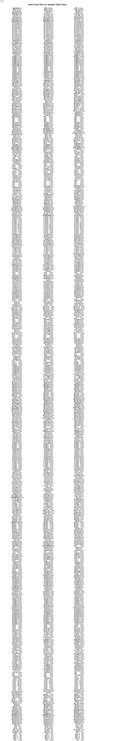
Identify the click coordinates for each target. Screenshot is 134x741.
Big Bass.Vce (48, 123)
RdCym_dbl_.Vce (79, 513)
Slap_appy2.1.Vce (17, 556)
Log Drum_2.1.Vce (48, 374)
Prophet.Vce (48, 502)
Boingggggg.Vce (48, 130)
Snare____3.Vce (48, 560)
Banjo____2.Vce (17, 96)
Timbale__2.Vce (79, 644)
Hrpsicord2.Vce (17, 340)
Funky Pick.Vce (48, 290)
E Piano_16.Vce (79, 225)
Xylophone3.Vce (48, 721)
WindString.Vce (17, 713)
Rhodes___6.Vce (48, 527)
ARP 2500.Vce (48, 81)
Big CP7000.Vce (17, 125)
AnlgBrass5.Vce (17, 62)
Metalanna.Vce (48, 402)
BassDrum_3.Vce (17, 105)
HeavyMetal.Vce (79, 319)
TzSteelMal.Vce (48, 668)
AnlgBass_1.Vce (79, 55)
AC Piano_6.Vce (79, 31)
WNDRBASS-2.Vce (16, 715)
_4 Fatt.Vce (79, 728)
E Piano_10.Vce (79, 222)
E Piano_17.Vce (17, 227)
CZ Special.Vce (79, 195)
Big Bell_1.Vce (17, 124)
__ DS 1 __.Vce (78, 732)
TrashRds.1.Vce (79, 654)
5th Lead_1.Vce (48, 14)
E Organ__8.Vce (17, 222)
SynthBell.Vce (48, 613)
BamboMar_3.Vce (48, 95)
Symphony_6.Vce (17, 594)
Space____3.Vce (79, 569)
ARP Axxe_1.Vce (48, 83)
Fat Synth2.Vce (78, 262)
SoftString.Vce (48, 563)
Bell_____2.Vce (48, 118)
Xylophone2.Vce (17, 721)
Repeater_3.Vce (48, 519)
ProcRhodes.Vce (79, 500)
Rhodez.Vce (79, 528)
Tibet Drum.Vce (17, 641)
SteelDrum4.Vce (48, 578)
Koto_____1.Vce (48, 361)
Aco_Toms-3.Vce (48, 37)
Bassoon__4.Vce (79, 108)
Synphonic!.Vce (48, 607)
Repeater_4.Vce (79, 519)
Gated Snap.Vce (79, 292)
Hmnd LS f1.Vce (48, 325)
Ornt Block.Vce (78, 437)
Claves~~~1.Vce (79, 180)
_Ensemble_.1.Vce (79, 729)
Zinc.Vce (17, 725)
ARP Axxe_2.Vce (79, 83)
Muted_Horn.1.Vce (48, 415)
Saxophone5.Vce (48, 543)
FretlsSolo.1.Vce (48, 286)
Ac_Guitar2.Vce (17, 39)
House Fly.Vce (17, 339)
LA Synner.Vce (48, 362)
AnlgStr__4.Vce (48, 68)
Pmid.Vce (48, 491)
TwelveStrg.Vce (79, 666)
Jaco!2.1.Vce (48, 344)
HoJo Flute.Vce (48, 327)
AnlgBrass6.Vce (48, 62)
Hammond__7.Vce (48, 309)
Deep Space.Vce (79, 197)
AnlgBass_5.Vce (17, 58)
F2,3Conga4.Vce (48, 256)
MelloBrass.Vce (48, 400)
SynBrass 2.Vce (17, 605)
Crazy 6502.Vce (17, 190)
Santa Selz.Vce (78, 538)
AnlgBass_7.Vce (79, 58)
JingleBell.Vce (79, 352)
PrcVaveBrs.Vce (17, 500)
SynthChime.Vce (79, 613)
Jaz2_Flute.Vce (16, 349)
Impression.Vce (17, 343)
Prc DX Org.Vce (17, 499)
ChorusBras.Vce (48, 170)
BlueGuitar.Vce (16, 130)
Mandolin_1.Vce (79, 389)
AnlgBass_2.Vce (17, 56)
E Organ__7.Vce (79, 221)
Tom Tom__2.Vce (79, 650)
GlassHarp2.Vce (17, 296)
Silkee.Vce (79, 549)
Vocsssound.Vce (48, 691)
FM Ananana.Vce (48, 275)
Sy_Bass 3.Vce (78, 632)
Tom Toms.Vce (16, 650)
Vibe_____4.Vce (79, 674)
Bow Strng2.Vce (79, 131)
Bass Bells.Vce (48, 96)
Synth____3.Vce (79, 625)
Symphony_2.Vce (79, 591)
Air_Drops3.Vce (17, 46)
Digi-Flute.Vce (17, 200)
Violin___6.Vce (16, 688)
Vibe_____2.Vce (17, 674)
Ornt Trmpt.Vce (48, 441)
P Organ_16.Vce (79, 462)
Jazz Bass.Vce (48, 349)
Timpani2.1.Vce (48, 646)
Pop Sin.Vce (79, 494)
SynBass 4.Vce (78, 600)
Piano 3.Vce (17, 480)
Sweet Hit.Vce (79, 590)
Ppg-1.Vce (79, 497)
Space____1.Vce (17, 569)
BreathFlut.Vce (48, 145)
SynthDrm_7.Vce (48, 621)
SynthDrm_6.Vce (17, 621)
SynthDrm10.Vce (17, 615)
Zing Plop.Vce (48, 725)
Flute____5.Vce (48, 274)
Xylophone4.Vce (79, 721)
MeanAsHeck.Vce (48, 399)
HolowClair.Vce (48, 328)
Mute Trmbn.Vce (79, 413)
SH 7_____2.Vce (17, 547)
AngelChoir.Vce (79, 53)
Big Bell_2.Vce (48, 124)
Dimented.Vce (79, 202)
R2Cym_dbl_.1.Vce (48, 510)
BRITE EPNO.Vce (17, 148)
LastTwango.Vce (79, 365)
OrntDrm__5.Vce (48, 446)
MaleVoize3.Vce (79, 384)
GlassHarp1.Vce (79, 294)
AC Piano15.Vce (79, 26)
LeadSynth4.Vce (79, 368)
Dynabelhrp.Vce (79, 215)
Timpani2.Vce (17, 647)
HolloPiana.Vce (79, 327)
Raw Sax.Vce (17, 513)
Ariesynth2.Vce (16, 81)
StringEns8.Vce (48, 584)
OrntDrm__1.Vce (17, 444)
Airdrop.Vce (79, 43)
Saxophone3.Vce (79, 541)
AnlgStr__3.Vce (17, 68)
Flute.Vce (48, 271)
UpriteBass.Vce (48, 669)
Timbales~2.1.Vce (79, 643)
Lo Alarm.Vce (79, 372)
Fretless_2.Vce (17, 286)
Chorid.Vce (17, 170)
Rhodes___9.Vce (48, 528)
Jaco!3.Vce (17, 346)
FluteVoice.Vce (78, 271)
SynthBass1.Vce (48, 612)
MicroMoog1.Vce (79, 402)
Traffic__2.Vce (48, 654)
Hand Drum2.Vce (48, 311)
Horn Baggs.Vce (48, 330)
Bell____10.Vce (48, 117)
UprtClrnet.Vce (79, 669)
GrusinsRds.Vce (48, 302)
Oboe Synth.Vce (17, 427)
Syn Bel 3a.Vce (78, 594)
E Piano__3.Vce (79, 230)
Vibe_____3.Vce (48, 674)
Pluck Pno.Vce (16, 488)
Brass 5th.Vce (79, 137)
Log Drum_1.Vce (17, 374)
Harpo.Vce (79, 317)
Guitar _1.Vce (48, 305)
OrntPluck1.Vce (79, 456)
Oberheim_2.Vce (48, 425)
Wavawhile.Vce (78, 697)
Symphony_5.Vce (79, 593)
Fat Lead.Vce (79, 259)
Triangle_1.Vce (16, 657)
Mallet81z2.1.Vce (48, 386)
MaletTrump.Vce (17, 384)
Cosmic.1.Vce (17, 189)
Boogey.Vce (78, 130)
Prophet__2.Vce (48, 503)
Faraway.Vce (48, 259)
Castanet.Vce (48, 153)
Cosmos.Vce (79, 189)
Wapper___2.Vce (79, 694)
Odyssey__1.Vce (48, 430)
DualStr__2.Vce (17, 214)
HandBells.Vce (79, 311)
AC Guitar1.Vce (79, 21)
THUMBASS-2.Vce (78, 640)
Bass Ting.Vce (17, 100)
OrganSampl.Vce (48, 437)
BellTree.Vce (79, 115)
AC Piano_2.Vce (48, 30)
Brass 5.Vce (78, 136)
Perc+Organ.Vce (48, 474)
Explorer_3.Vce (79, 246)
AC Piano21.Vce (79, 28)
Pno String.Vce (79, 491)
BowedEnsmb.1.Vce (79, 133)
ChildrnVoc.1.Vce (48, 161)
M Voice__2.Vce (79, 380)
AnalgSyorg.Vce (17, 52)
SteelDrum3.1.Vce (79, 577)
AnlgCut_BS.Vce (79, 64)
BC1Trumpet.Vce (48, 112)
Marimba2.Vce (17, 393)
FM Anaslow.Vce (79, 275)
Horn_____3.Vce (48, 336)
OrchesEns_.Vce (17, 436)
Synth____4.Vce (17, 627)
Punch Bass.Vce (48, 508)
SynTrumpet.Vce (48, 628)
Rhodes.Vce (79, 521)
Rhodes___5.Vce (17, 527)
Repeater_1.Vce (79, 518)
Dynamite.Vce (17, 217)
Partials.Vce (17, 471)
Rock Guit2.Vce (79, 533)
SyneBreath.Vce (17, 606)
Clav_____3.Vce (17, 183)
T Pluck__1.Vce (79, 634)
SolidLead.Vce (48, 565)
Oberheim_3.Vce (79, 425)
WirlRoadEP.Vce (79, 713)
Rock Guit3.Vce (17, 534)
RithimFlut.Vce (16, 533)
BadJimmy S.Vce (48, 92)
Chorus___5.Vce (17, 172)
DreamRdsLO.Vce (17, 208)
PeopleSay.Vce (48, 472)
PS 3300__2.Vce (17, 506)
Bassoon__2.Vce (17, 108)
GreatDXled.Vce (79, 300)
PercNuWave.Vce (79, 475)
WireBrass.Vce (48, 713)
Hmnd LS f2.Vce (79, 325)
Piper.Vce (48, 487)
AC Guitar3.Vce (48, 23)
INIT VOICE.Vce (48, 343)
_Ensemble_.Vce (17, 731)
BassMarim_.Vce (79, 105)
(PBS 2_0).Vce (48, 9)
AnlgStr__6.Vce (17, 70)
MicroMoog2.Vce (17, 403)
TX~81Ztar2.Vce (17, 668)
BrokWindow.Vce (48, 148)
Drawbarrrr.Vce (48, 206)
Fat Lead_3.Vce (79, 261)
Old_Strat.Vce (48, 434)
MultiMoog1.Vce (48, 412)
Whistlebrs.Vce (48, 706)
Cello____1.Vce (79, 156)
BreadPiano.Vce (79, 143)
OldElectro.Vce (78, 433)
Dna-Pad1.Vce (48, 205)
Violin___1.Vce (48, 685)
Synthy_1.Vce (79, 624)
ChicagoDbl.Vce (17, 161)
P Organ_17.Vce (17, 463)
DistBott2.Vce (17, 203)
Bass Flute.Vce (16, 98)
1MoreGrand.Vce (17, 12)
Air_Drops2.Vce (79, 45)
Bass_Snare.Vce (48, 109)
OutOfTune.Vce (48, 459)
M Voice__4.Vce (48, 381)
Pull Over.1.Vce (79, 506)
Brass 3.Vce (17, 136)
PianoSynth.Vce (79, 483)
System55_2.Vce (79, 631)
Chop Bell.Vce (79, 167)
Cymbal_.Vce (17, 193)
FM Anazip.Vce (48, 277)
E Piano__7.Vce (17, 233)
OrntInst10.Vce (16, 450)
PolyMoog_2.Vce (48, 494)
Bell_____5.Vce (48, 120)
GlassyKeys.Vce (17, 297)
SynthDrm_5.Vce (79, 619)
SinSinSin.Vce (79, 550)
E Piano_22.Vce (79, 228)
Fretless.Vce (79, 283)
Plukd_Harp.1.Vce (79, 490)
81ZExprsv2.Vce (79, 18)
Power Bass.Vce (48, 496)
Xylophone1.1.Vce (16, 719)
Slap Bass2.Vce (17, 555)
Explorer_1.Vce (17, 246)
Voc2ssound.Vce (48, 690)
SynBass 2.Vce (16, 600)
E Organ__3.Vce (48, 220)
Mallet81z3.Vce (48, 387)
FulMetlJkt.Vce (78, 289)
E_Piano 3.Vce (17, 252)
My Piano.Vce (17, 416)
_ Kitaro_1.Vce (48, 726)
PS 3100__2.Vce (48, 505)
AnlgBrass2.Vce (17, 61)
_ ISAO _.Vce (17, 726)
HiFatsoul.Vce (79, 322)
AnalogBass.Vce (48, 52)
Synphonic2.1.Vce (78, 607)
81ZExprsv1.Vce (48, 18)
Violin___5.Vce (78, 687)
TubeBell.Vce (48, 665)
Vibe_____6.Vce (48, 675)
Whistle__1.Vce (17, 707)
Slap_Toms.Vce (79, 556)
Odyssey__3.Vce (17, 431)
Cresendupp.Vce (79, 190)
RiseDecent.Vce (79, 531)
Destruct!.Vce (48, 199)
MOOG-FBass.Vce (17, 409)
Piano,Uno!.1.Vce (79, 480)
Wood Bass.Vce (79, 715)
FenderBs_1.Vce (48, 267)
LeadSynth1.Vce (79, 366)
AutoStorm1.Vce (48, 86)
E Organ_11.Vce (79, 217)
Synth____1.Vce (17, 625)
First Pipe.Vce (17, 268)
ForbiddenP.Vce (79, 280)
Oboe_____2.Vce (79, 427)
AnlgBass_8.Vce (17, 59)
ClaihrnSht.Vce (78, 174)
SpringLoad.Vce (17, 574)
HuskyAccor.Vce (17, 341)
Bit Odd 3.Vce (48, 127)
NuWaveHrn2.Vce (48, 422)
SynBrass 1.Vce (79, 603)
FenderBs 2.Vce (17, 267)
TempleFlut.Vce (17, 638)
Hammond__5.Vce (78, 308)
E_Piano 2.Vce (79, 250)
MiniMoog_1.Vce (48, 405)
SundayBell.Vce (79, 587)
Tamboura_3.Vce (48, 637)
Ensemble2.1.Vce (48, 243)
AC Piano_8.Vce (48, 33)
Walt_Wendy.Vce (17, 694)
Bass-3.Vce (48, 102)
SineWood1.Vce (17, 550)
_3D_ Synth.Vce (48, 728)
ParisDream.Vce (79, 469)
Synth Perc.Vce (17, 612)
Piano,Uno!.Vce (17, 481)
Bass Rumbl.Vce (79, 98)
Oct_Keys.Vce (79, 428)
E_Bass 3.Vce (17, 249)
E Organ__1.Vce (79, 218)
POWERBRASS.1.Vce (16, 497)
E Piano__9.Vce (79, 233)
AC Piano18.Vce (79, 27)
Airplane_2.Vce (48, 45)
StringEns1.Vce (17, 581)
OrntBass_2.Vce (17, 443)
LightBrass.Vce (17, 372)
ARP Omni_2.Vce (48, 84)
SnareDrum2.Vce (48, 559)
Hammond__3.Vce (16, 308)
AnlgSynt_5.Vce (79, 76)
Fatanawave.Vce (17, 264)
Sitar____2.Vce (78, 552)
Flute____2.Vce (48, 272)
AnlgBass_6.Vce (48, 58)
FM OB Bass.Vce (48, 278)
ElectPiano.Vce (17, 239)
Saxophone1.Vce (17, 541)
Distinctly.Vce (79, 203)
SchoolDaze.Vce (48, 544)
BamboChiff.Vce (48, 93)
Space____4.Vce (17, 571)
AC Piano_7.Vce (17, 33)
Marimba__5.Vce (79, 394)
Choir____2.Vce (79, 164)
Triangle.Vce (48, 656)
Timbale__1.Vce (48, 644)
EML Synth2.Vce (17, 242)
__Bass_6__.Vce (79, 737)
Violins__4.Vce (78, 679)
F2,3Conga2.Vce (79, 255)
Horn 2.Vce (17, 330)
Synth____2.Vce (48, 625)
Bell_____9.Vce (78, 121)
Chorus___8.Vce (17, 174)
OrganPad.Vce (17, 437)
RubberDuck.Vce (48, 537)
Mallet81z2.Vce (78, 386)
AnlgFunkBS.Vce (17, 65)
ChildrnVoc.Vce (79, 161)
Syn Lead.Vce (79, 596)
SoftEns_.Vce (17, 563)
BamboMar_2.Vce (17, 95)
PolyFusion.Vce (79, 493)
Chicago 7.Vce (79, 159)
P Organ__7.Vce (48, 466)
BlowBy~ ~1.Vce (79, 128)
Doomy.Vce (79, 205)
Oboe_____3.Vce (17, 428)
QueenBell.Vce (16, 510)
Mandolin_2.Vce (17, 390)
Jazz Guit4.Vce (78, 350)
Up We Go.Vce (17, 669)
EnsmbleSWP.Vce (48, 244)
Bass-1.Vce (48, 100)
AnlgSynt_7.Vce (48, 77)
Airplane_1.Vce (16, 45)
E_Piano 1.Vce (48, 250)
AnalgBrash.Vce (79, 51)
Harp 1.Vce (48, 317)
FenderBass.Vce (79, 265)
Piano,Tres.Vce (48, 480)
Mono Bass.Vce (79, 406)
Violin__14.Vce (48, 682)
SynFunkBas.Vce (48, 606)
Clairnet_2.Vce (48, 175)
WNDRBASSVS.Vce (48, 715)
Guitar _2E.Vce (78, 305)
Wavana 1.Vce (17, 697)
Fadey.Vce (17, 258)
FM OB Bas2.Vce (17, 278)
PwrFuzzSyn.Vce (79, 508)
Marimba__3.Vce (17, 394)
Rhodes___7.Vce (79, 527)
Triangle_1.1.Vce (79, 656)
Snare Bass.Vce (79, 557)
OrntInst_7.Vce (78, 453)
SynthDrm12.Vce (79, 615)
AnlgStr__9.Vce (17, 71)
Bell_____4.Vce (16, 120)
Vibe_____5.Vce (17, 675)
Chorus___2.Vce (17, 171)
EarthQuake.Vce (17, 234)
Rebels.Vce (17, 515)
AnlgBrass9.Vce (48, 64)
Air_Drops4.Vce (48, 46)
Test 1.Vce (48, 638)
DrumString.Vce (79, 211)
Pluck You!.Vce (48, 488)
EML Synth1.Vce (79, 240)
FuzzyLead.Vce (48, 292)
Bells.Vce (48, 115)
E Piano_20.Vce (17, 228)
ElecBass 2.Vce (79, 236)
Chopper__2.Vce (48, 168)
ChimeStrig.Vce (79, 162)
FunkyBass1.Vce (79, 290)
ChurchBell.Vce (48, 174)
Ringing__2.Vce (48, 531)
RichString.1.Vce (48, 530)
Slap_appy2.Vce (48, 556)
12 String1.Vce (17, 11)
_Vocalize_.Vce (48, 732)
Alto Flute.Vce (48, 49)
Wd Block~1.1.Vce (16, 702)
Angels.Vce (17, 55)
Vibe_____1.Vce (79, 672)
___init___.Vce (79, 740)
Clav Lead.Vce (48, 178)
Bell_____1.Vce (16, 118)
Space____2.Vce (48, 569)
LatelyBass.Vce (17, 366)
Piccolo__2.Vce (17, 485)
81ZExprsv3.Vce (17, 20)
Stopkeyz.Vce (48, 580)
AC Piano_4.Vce (17, 31)
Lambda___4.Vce (79, 364)
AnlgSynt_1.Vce (48, 74)
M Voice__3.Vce (17, 381)
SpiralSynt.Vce (48, 571)
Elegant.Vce (48, 239)
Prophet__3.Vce (79, 503)
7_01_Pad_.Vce (48, 15)
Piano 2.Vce (79, 478)
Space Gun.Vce (79, 566)
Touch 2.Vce (79, 652)
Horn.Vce (17, 331)
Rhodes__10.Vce (48, 522)
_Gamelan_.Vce (48, 731)
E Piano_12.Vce (48, 224)
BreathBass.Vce (17, 145)
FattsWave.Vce (48, 264)
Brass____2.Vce (17, 143)
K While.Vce (17, 356)
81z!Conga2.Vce (79, 17)
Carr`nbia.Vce (17, 153)
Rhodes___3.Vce (48, 525)
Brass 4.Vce (48, 136)
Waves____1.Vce (17, 699)
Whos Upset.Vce (48, 709)
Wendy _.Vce (79, 702)
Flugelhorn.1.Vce (48, 269)
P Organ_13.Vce (79, 461)
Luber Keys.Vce (48, 378)
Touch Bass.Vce (17, 653)
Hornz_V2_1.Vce (17, 334)
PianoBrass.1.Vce (79, 481)
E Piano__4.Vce (17, 231)
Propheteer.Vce (79, 502)
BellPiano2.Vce (17, 115)
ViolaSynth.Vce (17, 677)
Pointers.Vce (17, 493)
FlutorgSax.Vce (17, 275)
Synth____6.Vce (79, 627)
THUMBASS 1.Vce (48, 640)
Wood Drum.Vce (17, 716)
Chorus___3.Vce (48, 171)
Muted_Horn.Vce (79, 415)
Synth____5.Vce (48, 627)
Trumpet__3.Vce (79, 662)
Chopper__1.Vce (17, 168)
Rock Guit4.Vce (48, 534)
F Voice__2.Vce (79, 252)
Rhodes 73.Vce (48, 521)
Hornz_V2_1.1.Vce (78, 333)
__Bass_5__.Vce (48, 737)
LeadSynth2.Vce (17, 368)
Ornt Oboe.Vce (16, 440)
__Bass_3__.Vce (79, 735)
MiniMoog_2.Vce (79, 405)
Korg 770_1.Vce (48, 359)
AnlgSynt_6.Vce (17, 77)
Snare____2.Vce (17, 560)
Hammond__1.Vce (48, 306)
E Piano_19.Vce (79, 227)
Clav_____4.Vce (48, 183)
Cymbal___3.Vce (17, 195)
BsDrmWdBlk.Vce (17, 149)
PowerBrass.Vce (48, 497)
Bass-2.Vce (17, 102)
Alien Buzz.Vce (79, 48)
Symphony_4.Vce (48, 593)
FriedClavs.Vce (16, 287)
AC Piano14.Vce (48, 26)
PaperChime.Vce (48, 469)
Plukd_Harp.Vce (17, 491)
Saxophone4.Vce (17, 543)
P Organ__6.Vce (17, 466)
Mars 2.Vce (17, 397)
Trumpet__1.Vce (17, 662)
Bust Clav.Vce (17, 150)
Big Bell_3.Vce (79, 124)
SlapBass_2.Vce (79, 555)
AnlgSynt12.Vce (17, 73)
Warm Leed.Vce (17, 696)
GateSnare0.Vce (17, 293)
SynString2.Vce (17, 610)
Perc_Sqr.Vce (79, 477)
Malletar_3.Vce (48, 389)
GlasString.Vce (78, 296)
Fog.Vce (48, 280)
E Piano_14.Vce (17, 225)
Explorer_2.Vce (48, 246)
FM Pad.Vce (79, 278)
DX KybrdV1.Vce (17, 215)
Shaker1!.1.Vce (48, 547)
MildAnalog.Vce (48, 403)
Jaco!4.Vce (48, 346)
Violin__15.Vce (78, 682)
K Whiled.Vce (48, 356)
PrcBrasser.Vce (48, 499)
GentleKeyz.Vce (17, 294)
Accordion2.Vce (48, 34)
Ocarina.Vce (48, 428)
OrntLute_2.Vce (17, 456)
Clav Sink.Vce (17, 180)
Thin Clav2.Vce (16, 640)
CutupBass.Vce (79, 192)
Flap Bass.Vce (79, 268)
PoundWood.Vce (17, 496)
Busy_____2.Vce (79, 150)
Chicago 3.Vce (17, 159)
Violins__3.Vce (48, 679)
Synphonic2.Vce (17, 609)
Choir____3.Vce (17, 165)
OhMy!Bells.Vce (79, 431)
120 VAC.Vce (79, 11)
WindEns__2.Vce (79, 712)
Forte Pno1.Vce (17, 281)
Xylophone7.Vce (79, 722)
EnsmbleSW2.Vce (17, 244)
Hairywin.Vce (17, 306)
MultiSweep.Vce (17, 413)
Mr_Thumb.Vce (79, 411)
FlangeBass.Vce (48, 268)
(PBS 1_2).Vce (17, 9)
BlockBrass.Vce (79, 127)
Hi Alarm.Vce (79, 321)
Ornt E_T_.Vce (79, 438)
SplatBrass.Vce (48, 572)
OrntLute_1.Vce (79, 455)
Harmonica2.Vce (17, 315)
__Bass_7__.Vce (17, 738)
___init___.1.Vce (17, 740)
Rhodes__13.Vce (48, 524)
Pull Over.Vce (17, 508)
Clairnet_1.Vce (17, 175)
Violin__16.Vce (16, 684)
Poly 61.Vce (48, 493)
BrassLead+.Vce (17, 142)
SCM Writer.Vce (17, 546)
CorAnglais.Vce (79, 187)
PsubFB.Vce (48, 506)
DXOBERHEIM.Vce (48, 215)
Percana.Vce (79, 474)
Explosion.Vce (17, 247)
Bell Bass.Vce (17, 114)
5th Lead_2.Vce (79, 14)
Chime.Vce (17, 162)
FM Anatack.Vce (17, 277)
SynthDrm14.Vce (48, 616)
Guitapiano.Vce (17, 305)
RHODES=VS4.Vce (17, 522)
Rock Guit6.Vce (17, 535)
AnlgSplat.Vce (48, 65)
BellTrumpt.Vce (17, 117)
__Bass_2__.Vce (48, 735)
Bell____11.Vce (78, 117)
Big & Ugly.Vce (16, 123)
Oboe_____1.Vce (48, 427)
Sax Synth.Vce (79, 540)
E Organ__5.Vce (17, 221)
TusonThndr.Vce (17, 666)
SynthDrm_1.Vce (48, 618)
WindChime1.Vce (17, 710)
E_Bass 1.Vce (48, 247)
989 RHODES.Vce (17, 21)
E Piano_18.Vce (48, 227)
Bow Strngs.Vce (17, 133)
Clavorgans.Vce (17, 181)
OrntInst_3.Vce (48, 452)
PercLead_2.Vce (48, 475)
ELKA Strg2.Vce (48, 240)
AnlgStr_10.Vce (79, 65)
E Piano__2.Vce (48, 230)
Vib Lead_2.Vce (17, 672)
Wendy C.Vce (17, 703)
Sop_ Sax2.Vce (48, 566)
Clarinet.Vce (79, 177)
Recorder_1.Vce (17, 516)
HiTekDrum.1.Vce (79, 324)
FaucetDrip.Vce (79, 264)
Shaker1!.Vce (79, 547)
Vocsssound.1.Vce (17, 691)
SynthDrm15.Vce (79, 616)
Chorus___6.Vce (48, 172)
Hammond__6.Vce (16, 309)
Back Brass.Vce (17, 92)
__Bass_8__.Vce (48, 738)
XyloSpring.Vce (48, 724)
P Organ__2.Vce (79, 463)
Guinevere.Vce (48, 303)
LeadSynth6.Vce (48, 369)
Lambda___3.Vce (48, 364)
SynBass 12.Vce (79, 599)
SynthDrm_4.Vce (48, 619)
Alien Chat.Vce (16, 49)
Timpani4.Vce (79, 647)
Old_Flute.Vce (17, 434)
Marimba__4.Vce (48, 394)
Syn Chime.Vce (48, 596)
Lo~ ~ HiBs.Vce (79, 377)
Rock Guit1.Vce (48, 533)
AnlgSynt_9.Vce (17, 78)
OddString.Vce (16, 430)
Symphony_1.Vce (48, 591)
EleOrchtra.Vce (78, 239)
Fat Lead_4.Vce (17, 262)
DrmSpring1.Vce (79, 209)
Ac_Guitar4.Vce (79, 39)
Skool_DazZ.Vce (48, 553)
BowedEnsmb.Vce (16, 134)
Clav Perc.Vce (79, 178)
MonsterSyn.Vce (48, 408)
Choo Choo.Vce (48, 167)
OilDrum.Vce (17, 433)
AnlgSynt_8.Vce (79, 77)
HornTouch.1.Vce (17, 333)
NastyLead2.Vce (79, 416)
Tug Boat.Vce (79, 665)
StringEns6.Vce (79, 582)
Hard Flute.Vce (48, 312)
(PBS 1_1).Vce (79, 8)
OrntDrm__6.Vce (79, 446)
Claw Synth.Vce (48, 186)
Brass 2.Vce (78, 134)
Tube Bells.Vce (16, 665)
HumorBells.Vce (79, 340)
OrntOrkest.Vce (48, 456)
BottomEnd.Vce (17, 131)
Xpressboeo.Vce (79, 718)
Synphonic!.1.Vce (17, 607)
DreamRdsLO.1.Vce (79, 206)
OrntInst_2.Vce (16, 452)
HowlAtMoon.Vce (48, 339)
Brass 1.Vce (48, 134)
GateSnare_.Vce (79, 293)
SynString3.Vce (48, 610)
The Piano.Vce (79, 638)
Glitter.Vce (79, 297)
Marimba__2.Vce (79, 393)
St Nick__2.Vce (16, 575)
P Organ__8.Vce (79, 466)
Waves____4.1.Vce (16, 700)
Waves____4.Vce (48, 700)
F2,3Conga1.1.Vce (78, 253)
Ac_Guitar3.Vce (48, 39)
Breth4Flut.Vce (48, 146)
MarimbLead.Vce (79, 396)
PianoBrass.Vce (48, 483)
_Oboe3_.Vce (79, 731)
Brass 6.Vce (17, 137)
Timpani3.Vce (48, 647)
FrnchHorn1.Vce (48, 287)
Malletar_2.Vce (17, 389)
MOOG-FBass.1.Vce (79, 408)
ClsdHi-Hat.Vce (48, 187)
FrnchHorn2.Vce (79, 287)
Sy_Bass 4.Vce (16, 634)
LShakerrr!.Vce (16, 378)
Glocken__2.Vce (48, 299)
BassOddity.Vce (17, 106)
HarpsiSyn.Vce (16, 318)
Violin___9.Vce (16, 690)
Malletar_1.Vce (79, 387)
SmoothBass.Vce (48, 557)
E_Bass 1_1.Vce (79, 249)
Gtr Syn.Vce (79, 302)
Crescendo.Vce (48, 190)
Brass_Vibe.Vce (48, 142)
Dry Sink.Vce (17, 212)
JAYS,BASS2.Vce (17, 347)
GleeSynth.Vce (48, 297)
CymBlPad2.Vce (48, 195)
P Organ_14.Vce (17, 462)
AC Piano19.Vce (17, 28)
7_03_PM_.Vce (79, 15)
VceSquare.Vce (48, 671)
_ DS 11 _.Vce (79, 725)
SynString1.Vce (79, 609)
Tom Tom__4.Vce (48, 652)
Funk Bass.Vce (16, 290)
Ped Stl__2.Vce (78, 471)
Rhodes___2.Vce (17, 525)
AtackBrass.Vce (79, 84)
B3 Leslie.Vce (17, 89)
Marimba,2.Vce (78, 390)
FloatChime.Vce (17, 269)
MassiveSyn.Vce (48, 397)
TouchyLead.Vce (79, 653)
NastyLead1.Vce (48, 416)
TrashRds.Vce (17, 656)
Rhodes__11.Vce (79, 522)
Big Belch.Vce (79, 123)
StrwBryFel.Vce (17, 587)
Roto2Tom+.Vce (17, 537)
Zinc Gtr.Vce (79, 724)
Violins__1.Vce (78, 678)
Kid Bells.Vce (17, 359)
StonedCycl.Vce (17, 580)
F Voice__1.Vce (48, 252)
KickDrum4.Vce (48, 358)
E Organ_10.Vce (48, 217)
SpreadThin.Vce (79, 572)
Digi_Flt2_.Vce (48, 202)
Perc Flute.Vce (17, 474)
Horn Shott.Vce (79, 330)
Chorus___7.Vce (79, 172)
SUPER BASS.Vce (16, 588)
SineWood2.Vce (48, 550)
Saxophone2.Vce (48, 541)
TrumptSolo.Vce (79, 663)
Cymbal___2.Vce (79, 193)
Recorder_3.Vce (79, 516)
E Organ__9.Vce (48, 222)
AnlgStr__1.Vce (48, 67)
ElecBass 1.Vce (48, 236)
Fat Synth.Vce (48, 262)
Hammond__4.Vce (48, 308)
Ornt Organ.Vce (48, 440)
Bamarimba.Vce (17, 93)
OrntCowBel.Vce (48, 443)
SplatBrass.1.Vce (17, 572)
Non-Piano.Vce (48, 421)
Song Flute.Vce (17, 566)
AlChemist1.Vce (48, 48)
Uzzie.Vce (17, 671)
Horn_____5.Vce (17, 337)
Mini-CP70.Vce (17, 405)
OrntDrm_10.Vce (79, 443)
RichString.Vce (78, 530)
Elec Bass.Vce (17, 236)
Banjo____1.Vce (79, 95)
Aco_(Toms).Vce (17, 37)
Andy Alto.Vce (48, 53)
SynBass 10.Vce (17, 599)
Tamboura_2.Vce (17, 637)
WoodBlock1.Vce (48, 716)
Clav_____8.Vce (79, 184)
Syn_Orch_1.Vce (79, 628)
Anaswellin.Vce (79, 52)
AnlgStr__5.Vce (79, 68)
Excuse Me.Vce (79, 244)
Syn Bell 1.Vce (17, 596)
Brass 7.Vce (48, 137)
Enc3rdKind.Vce (48, 242)
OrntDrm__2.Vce (48, 444)
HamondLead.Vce (79, 309)
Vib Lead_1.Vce (79, 671)
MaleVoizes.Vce (17, 386)
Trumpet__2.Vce (48, 662)
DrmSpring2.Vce (17, 211)
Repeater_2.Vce (17, 519)
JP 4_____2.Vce (17, 355)
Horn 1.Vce (79, 328)
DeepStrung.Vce (17, 199)
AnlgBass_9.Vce (48, 59)
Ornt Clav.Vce (48, 438)
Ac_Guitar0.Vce (79, 37)
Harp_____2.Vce (17, 319)
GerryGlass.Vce (48, 294)
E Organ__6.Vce (48, 221)
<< (2, 1)
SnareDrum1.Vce (17, 559)
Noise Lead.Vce (79, 419)
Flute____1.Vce (16, 272)
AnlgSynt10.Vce (48, 71)
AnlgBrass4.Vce (79, 61)
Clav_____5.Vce (79, 183)
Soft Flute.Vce (17, 562)
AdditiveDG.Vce (17, 40)
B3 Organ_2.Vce (79, 89)
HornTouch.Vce (48, 333)
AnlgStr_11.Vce (17, 67)
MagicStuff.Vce (48, 383)
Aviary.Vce (17, 87)
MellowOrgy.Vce (79, 400)
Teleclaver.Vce (79, 637)
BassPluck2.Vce (17, 109)
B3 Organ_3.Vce (17, 90)
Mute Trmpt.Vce (17, 415)
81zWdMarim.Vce (48, 20)
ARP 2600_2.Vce (17, 83)
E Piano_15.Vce (48, 225)
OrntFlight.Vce (48, 449)
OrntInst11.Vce (48, 450)
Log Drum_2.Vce (17, 375)
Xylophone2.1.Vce (78, 719)
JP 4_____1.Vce (79, 353)
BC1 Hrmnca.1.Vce (79, 111)
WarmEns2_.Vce (48, 696)
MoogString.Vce (48, 409)
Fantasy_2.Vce (17, 259)
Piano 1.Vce (48, 478)
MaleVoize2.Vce (48, 384)
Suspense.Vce (48, 588)
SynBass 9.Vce (48, 603)
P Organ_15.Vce (48, 462)
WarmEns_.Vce (79, 696)
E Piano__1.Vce (17, 230)
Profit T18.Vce (17, 502)
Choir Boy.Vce (17, 164)
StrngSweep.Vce (48, 585)
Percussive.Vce (48, 477)
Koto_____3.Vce (17, 362)
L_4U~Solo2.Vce (17, 380)
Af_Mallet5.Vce (48, 42)
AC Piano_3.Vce (79, 30)
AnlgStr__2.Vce (79, 67)
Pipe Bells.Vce (17, 487)
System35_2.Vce (79, 629)
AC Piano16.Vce (17, 27)
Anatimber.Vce (17, 53)
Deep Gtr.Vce (48, 197)
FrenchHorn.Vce (48, 283)
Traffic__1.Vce (17, 654)
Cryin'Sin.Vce (17, 192)
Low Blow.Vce (79, 375)
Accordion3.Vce (79, 34)
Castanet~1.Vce (79, 153)
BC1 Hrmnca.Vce (17, 112)
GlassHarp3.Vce (48, 296)
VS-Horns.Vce (79, 693)
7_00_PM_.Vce (17, 15)
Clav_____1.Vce (48, 181)
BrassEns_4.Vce (48, 140)
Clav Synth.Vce (48, 180)
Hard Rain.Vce (79, 312)
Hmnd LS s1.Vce (17, 327)
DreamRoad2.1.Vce (48, 208)
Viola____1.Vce (48, 677)
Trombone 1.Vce (79, 657)
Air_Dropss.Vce (79, 46)
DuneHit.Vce (79, 214)
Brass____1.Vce (79, 142)
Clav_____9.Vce (17, 186)
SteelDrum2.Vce (48, 577)
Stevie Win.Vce (78, 578)
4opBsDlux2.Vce (17, 14)
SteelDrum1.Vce (79, 575)
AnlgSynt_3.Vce (17, 76)
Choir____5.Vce (79, 165)
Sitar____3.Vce (16, 553)
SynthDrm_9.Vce (17, 622)
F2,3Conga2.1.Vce (48, 255)
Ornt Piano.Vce (79, 440)
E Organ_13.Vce (48, 218)
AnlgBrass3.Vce (48, 61)
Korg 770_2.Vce (79, 359)
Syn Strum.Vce (48, 597)
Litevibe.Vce (48, 372)
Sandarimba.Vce (48, 538)
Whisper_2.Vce (78, 704)
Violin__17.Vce (48, 684)
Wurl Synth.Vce (48, 718)
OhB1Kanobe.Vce (48, 431)
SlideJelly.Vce (17, 557)
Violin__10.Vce (16, 681)
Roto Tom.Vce (79, 535)
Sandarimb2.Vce (17, 538)
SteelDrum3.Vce (17, 578)
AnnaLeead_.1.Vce (79, 78)
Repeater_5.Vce (17, 521)
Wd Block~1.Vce (48, 702)
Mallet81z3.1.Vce (17, 387)
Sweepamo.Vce (17, 590)
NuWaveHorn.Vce (17, 422)
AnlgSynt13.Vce (48, 73)
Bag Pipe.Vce (79, 92)
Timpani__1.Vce (17, 649)
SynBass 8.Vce (16, 603)
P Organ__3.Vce (17, 465)
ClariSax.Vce (17, 178)
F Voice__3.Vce (17, 253)
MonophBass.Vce (17, 408)
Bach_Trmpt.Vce (79, 90)
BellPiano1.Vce (79, 114)
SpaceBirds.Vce (79, 568)
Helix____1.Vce (16, 321)
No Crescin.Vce (17, 419)
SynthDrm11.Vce (48, 615)
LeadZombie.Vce (48, 371)
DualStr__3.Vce (48, 214)
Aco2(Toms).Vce (48, 36)
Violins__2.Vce (16, 679)
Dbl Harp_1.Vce (79, 196)
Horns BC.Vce (48, 331)
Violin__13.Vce (16, 682)
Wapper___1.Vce (48, 694)
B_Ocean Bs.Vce (17, 152)
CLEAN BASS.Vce (78, 186)
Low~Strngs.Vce (17, 377)
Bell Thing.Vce (48, 114)
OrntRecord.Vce (48, 458)
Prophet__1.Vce (17, 503)
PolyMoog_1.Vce (17, 494)
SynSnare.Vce (48, 609)
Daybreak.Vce (48, 196)
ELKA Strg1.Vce (17, 240)
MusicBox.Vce (48, 413)
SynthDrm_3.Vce (17, 619)
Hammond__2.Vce (78, 306)
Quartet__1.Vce (48, 509)
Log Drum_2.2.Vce (79, 374)
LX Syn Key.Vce (79, 378)
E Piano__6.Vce (79, 231)
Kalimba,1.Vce (79, 356)
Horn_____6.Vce (48, 337)
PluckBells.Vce (78, 488)
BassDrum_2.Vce (79, 103)
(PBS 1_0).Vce (48, 8)
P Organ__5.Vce (79, 465)
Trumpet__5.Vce (48, 663)
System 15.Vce (16, 629)
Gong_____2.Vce (17, 300)
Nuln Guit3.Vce (78, 421)
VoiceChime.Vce (17, 693)
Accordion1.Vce (17, 34)
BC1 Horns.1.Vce (17, 111)
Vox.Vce (48, 693)
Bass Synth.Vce (79, 99)
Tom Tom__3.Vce (17, 652)
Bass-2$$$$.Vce (79, 100)
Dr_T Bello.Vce (48, 212)
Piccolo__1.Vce (79, 484)
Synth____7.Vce (17, 628)
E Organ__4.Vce (79, 220)
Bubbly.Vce (79, 149)
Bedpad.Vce (79, 112)
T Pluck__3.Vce (48, 635)
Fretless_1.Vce (79, 284)
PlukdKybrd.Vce (48, 490)
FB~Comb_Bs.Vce (48, 265)
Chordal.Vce (79, 168)
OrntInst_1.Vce (78, 450)
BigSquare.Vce (78, 125)
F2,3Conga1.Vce (17, 255)
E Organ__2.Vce (17, 220)
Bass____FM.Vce (79, 109)
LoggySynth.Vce (48, 375)
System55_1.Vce (48, 631)
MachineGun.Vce (17, 383)
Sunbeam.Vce (48, 587)
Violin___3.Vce (16, 687)
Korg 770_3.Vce (17, 361)
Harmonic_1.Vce (79, 315)
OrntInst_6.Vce (48, 453)
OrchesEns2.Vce (79, 434)
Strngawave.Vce (17, 585)
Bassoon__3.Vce (48, 108)
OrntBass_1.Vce (79, 441)
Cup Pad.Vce (48, 192)
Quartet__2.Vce (78, 509)
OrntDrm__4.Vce (17, 446)
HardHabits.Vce (17, 314)
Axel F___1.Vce (48, 87)
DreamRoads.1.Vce (17, 209)
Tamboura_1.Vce (79, 635)
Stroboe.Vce (79, 585)
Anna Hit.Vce (48, 78)
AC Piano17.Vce (48, 27)
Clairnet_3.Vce (79, 175)
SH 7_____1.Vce (79, 546)
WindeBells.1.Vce (79, 710)
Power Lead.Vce (79, 496)
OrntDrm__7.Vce (17, 447)
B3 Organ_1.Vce (48, 89)
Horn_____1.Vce (79, 334)
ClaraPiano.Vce (17, 177)
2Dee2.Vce (79, 12)
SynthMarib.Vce (79, 622)
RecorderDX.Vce (79, 515)
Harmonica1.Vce (79, 314)
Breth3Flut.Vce (16, 146)
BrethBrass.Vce (79, 146)
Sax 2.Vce (48, 540)
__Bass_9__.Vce (79, 738)
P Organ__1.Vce (48, 463)
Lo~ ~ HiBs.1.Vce (48, 377)
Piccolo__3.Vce (48, 485)
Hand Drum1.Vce (17, 311)
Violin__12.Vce (78, 681)
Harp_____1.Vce (79, 318)
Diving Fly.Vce (17, 205)
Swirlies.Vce (17, 591)
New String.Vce (17, 418)
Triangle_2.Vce (48, 657)
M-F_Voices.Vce (79, 381)
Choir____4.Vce (48, 165)
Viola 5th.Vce (79, 675)
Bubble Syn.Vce (48, 149)
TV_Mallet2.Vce (48, 666)
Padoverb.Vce (48, 468)
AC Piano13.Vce (17, 26)
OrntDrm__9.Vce (79, 447)
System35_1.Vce (48, 629)
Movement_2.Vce (48, 411)
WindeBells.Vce (17, 712)
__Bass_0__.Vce (79, 734)
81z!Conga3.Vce (17, 18)
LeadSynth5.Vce (17, 369)
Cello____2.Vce (17, 158)
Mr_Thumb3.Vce (17, 412)
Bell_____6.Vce (78, 120)
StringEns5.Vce (48, 582)
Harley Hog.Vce (48, 314)
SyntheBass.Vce (48, 622)
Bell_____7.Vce (16, 121)
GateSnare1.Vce (48, 293)
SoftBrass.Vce (48, 562)
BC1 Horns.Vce (48, 111)
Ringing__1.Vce (17, 531)
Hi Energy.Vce (17, 322)
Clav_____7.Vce (48, 184)
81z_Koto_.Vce (78, 20)
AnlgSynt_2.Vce (79, 74)
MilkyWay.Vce (79, 403)
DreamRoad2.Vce (79, 208)
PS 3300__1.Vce (79, 505)
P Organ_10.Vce (79, 459)
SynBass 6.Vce (48, 602)
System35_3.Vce (17, 631)
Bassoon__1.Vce (79, 106)
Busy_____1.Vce (48, 150)
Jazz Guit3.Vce (48, 350)
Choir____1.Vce (48, 164)
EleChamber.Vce (79, 237)
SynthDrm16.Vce (17, 618)
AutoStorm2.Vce (79, 86)
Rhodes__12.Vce (17, 524)
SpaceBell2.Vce (48, 568)
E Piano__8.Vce (48, 233)
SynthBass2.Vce (79, 612)
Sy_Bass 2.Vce (48, 632)
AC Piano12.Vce (79, 24)
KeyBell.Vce (17, 358)
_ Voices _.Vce (17, 728)
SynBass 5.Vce (16, 602)
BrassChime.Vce (17, 139)
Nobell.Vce (48, 419)
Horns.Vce (79, 331)
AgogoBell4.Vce (48, 43)
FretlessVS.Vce (48, 284)
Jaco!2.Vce (79, 344)
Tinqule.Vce (79, 649)
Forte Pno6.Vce (79, 281)
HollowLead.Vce (17, 328)
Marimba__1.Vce (48, 393)
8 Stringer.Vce (17, 17)
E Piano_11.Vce (17, 224)
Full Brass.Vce (17, 289)
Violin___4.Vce (48, 687)
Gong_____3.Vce (48, 300)
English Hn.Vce (17, 243)
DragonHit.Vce (17, 206)
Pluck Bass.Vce (79, 487)
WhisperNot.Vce (48, 704)
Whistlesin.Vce (78, 706)
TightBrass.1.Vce (48, 641)
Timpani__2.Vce (48, 649)
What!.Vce (17, 704)
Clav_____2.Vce (79, 181)
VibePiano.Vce (48, 672)
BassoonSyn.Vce (48, 106)
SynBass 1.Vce (78, 597)
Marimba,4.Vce (48, 391)
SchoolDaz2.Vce (17, 544)
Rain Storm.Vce (17, 512)
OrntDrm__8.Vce (48, 447)
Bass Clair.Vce (79, 96)
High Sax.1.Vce (17, 324)
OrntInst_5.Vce (16, 453)
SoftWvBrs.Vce (78, 563)
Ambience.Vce (17, 51)
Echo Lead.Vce (78, 234)
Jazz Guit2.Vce (16, 350)
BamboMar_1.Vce (79, 93)
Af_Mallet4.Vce (16, 42)
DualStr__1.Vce (79, 212)
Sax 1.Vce (17, 540)
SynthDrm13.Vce (17, 616)
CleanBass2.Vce (17, 187)
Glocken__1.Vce (17, 299)
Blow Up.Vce (17, 128)
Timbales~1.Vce (48, 643)
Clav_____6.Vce (17, 184)
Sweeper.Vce (48, 590)
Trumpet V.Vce (48, 660)
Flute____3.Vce (78, 272)
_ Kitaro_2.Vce (79, 726)
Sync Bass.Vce (78, 605)
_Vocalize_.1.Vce (17, 732)
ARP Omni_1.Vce (17, 84)
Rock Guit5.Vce (79, 534)
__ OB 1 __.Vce (16, 734)
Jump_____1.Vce (48, 355)
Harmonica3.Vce (48, 315)
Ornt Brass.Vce (16, 438)
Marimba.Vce (79, 391)
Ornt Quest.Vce (17, 441)
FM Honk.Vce (79, 277)
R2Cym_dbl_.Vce (79, 510)
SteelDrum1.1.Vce (48, 575)
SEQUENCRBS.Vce (48, 546)
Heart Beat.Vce (48, 319)
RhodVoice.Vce (17, 530)
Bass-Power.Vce (79, 102)
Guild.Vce (17, 303)
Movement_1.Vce (17, 411)
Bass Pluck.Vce (48, 98)
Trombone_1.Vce (48, 659)
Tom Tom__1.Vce (48, 650)
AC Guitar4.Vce (79, 23)
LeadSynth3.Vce (48, 368)
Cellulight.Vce (48, 158)
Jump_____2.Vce (79, 355)
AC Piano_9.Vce (79, 33)
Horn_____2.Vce (17, 336)
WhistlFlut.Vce (17, 709)
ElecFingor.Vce (48, 237)
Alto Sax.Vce (79, 49)
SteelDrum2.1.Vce (17, 577)
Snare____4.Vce (79, 560)
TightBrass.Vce (79, 641)
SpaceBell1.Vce (17, 568)
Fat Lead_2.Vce (48, 261)
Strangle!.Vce (79, 580)
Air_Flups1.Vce (17, 48)
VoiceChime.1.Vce (78, 691)
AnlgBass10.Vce (48, 55)
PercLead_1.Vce (17, 475)
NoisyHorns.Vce (17, 421)
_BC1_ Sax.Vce (16, 729)
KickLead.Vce (79, 358)
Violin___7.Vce (48, 688)
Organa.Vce (78, 436)
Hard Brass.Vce (17, 312)
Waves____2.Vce (48, 699)
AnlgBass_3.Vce (48, 56)
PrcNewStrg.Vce (79, 499)
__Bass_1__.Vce (17, 735)
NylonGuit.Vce (79, 424)
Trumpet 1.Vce (17, 660)
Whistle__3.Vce (79, 707)
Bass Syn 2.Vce (17, 99)
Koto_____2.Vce (79, 361)
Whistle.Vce (17, 706)
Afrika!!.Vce (48, 40)
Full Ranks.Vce (48, 289)
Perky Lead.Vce (17, 478)
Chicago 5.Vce (48, 159)
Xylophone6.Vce (48, 722)
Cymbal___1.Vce (48, 193)
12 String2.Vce (48, 11)
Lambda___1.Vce (79, 362)
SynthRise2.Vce (48, 624)
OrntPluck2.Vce (17, 458)
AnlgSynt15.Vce (17, 74)
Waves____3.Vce (79, 699)
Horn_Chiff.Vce (48, 334)
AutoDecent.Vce (17, 86)
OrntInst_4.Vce (78, 452)
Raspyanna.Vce (79, 512)
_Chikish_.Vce (48, 729)
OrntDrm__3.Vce (79, 444)
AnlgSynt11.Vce (79, 71)
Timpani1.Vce (17, 646)
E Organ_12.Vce (17, 218)
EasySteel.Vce (48, 234)
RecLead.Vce (48, 515)
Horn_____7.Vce (79, 337)
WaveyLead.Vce (79, 700)
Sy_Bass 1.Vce (16, 632)
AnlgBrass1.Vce (79, 59)
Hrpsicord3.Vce (48, 340)
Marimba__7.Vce (48, 396)
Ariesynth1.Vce (78, 80)
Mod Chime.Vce (48, 406)
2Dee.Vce (48, 12)
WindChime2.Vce (48, 710)
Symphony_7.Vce (48, 594)
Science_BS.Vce (79, 544)
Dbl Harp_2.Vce (17, 197)
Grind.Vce (17, 302)
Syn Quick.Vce (16, 597)
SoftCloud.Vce (79, 562)
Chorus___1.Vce (79, 170)
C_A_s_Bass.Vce (17, 196)
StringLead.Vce (79, 584)
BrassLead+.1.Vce (78, 140)
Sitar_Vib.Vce (17, 552)
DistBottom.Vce (48, 203)
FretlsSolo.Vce (78, 286)
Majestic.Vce (79, 383)
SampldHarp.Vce (79, 537)
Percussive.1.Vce (17, 477)
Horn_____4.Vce (79, 336)
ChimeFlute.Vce (48, 162)
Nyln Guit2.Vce (16, 424)
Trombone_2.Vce (79, 659)
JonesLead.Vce (48, 353)
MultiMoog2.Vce (79, 412)
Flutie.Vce (79, 274)
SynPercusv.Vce (79, 606)
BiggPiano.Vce (48, 125)
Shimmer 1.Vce (17, 549)
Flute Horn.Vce (16, 271)
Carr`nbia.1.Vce (79, 152)
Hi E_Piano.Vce (48, 322)
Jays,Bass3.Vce (79, 347)
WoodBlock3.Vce (17, 718)
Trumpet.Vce (79, 660)
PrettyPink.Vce (48, 500)
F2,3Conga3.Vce (17, 256)
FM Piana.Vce (17, 280)
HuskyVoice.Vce (79, 341)
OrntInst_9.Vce (48, 455)
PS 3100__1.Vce (17, 505)
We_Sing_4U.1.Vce (48, 703)
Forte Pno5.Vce (48, 281)
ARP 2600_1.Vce (79, 81)
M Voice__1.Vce (48, 380)
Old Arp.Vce (48, 433)
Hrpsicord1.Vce (79, 339)
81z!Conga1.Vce (48, 17)
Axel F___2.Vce (79, 87)
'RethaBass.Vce (17, 8)
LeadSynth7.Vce (79, 369)
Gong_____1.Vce (79, 299)
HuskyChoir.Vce (48, 341)
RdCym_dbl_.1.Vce (48, 513)
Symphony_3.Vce (17, 593)
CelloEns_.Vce (48, 156)
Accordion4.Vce (17, 36)
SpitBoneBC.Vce (79, 571)
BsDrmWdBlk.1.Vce (79, 148)
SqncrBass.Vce (48, 574)
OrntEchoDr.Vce (17, 449)
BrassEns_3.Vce (17, 140)
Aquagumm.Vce (48, 80)
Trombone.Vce (17, 659)
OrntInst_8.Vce (16, 455)
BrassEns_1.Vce (48, 139)
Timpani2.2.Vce (79, 646)
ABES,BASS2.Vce (48, 21)
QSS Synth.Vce (17, 509)
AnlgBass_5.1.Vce (78, 56)
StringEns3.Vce (79, 581)
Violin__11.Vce (48, 681)
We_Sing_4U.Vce (79, 703)
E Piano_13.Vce (79, 224)
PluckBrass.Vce (17, 490)
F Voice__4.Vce (48, 253)
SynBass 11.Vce (48, 599)
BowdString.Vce (48, 133)
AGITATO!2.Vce (79, 42)
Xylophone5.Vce (17, 722)
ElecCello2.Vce (16, 237)
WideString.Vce (79, 709)
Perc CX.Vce (79, 472)
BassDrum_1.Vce (48, 103)
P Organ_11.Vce (17, 461)
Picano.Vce (48, 484)
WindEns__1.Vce (48, 712)
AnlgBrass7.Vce (79, 62)
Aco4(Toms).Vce (79, 36)
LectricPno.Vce (79, 371)
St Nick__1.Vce (78, 574)
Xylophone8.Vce (17, 724)
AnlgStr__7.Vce (48, 70)
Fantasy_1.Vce (79, 258)
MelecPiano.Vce (17, 400)
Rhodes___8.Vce (17, 528)
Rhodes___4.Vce (79, 525)
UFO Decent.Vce (79, 668)
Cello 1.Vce (17, 156)
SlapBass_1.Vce (48, 555)
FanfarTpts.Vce (48, 258)
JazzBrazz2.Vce (17, 352)
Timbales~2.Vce (17, 644)
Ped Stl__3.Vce (16, 472)
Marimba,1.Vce (48, 390)
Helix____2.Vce (48, 321)
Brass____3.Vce (48, 143)
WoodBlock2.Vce (79, 716)
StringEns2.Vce (48, 581)
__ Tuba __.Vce (48, 734)
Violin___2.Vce (78, 685)
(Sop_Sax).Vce (79, 9)
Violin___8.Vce (78, 688)
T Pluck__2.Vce (17, 635)
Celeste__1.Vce (16, 155)
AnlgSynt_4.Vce (48, 76)
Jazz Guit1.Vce (78, 349)
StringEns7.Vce (17, 584)
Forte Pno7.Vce (17, 283)
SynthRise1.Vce (17, 624)
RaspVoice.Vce (48, 512)
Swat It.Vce (79, 588)
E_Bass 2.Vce (17, 250)
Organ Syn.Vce (48, 436)
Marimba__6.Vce (17, 396)
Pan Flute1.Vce (78, 468)
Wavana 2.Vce (48, 697)
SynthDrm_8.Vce (79, 621)
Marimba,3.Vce (16, 391)
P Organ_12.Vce (48, 461)
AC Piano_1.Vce (17, 30)
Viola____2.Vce (79, 677)
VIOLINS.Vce (48, 678)
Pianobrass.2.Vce (17, 483)
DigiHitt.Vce (78, 200)
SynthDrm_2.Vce (79, 618)
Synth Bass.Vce (79, 610)
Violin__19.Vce (16, 685)
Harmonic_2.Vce (17, 317)
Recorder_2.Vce (48, 516)
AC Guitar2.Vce (17, 23)
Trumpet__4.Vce (17, 663)
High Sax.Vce (48, 324)
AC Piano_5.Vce (48, 31)
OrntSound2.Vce (17, 459)
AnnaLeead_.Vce (17, 80)
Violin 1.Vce (17, 678)
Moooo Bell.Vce (79, 409)
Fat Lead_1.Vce (17, 261)
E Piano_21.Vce (48, 228)
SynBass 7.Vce (78, 602)
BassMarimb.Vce (48, 105)
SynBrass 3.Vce (48, 605)
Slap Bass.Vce (79, 553)
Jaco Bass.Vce (17, 344)
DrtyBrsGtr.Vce (48, 211)
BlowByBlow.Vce (48, 128)
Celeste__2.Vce (48, 155)
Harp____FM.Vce (48, 318)
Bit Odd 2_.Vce (16, 127)
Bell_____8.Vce (48, 121)
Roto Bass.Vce (48, 535)
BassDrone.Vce (17, 103)
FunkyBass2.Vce (17, 292)
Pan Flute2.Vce (16, 469)
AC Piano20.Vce (48, 28)
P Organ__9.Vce (17, 468)
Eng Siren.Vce (79, 242)
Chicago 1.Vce (79, 158)
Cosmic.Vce (48, 189)
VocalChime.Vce (79, 690)
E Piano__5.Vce (48, 231)
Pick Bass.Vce (79, 485)
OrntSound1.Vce (79, 458)
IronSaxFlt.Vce (78, 343)
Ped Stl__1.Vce (48, 471)
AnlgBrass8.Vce (17, 64)
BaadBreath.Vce (48, 90)
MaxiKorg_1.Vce (79, 397)
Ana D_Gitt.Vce (48, 51)
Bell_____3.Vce (78, 118)
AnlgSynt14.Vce (79, 73)
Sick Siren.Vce (48, 549)
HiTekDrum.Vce (17, 325)
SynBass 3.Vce (48, 600)
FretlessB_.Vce (16, 284)
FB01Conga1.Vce (17, 265)
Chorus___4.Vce (79, 171)
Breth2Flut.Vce (78, 145)
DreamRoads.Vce (48, 209)
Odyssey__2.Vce (79, 430)
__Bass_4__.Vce (17, 737)
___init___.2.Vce (48, 740)
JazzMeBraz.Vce (48, 352)
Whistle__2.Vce (48, 707)
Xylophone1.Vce (48, 719)
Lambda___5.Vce (17, 365)
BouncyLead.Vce (48, 131)
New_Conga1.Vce (79, 418)
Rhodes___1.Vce (79, 524)
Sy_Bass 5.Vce (48, 634)
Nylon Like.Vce (48, 424)
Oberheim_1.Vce (17, 425)
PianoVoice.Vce (17, 484)
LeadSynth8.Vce (17, 371)
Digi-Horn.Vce (48, 200)
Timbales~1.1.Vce (17, 643)
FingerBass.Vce (79, 267)
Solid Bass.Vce (17, 565)
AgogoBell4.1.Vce (17, 43)
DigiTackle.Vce (16, 202)
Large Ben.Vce (48, 365)
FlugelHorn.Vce (79, 269)
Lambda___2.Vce (17, 364)
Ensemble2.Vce (79, 243)
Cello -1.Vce (79, 155)
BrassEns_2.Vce (79, 139)
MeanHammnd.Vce (79, 399)
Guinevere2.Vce (79, 303)
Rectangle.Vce (48, 518)
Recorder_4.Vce (17, 518)
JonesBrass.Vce (17, 353)
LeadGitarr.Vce (48, 366)
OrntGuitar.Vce (78, 449)
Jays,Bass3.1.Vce (48, 347)
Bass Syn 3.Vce (48, 99)
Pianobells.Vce (48, 481)
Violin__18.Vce (78, 684)
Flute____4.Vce (16, 274)
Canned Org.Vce (48, 152)
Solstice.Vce (79, 565)
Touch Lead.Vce (48, 653)
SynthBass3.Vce (17, 613)
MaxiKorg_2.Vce (17, 399)
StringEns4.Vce (17, 582)
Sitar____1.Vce (48, 552)
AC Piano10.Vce (17, 24)
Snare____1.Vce (79, 559)
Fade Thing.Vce (79, 256)
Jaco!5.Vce (79, 346)
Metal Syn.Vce (17, 402)
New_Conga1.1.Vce (48, 418)
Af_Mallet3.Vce (78, 40)
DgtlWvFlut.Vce (79, 199)
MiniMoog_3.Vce (17, 406)
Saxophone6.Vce (79, 543)
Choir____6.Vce (17, 167)
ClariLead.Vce (48, 177)
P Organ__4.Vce (48, 465)
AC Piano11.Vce (48, 24)
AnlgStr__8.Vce (79, 70)
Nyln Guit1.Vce (78, 422)
